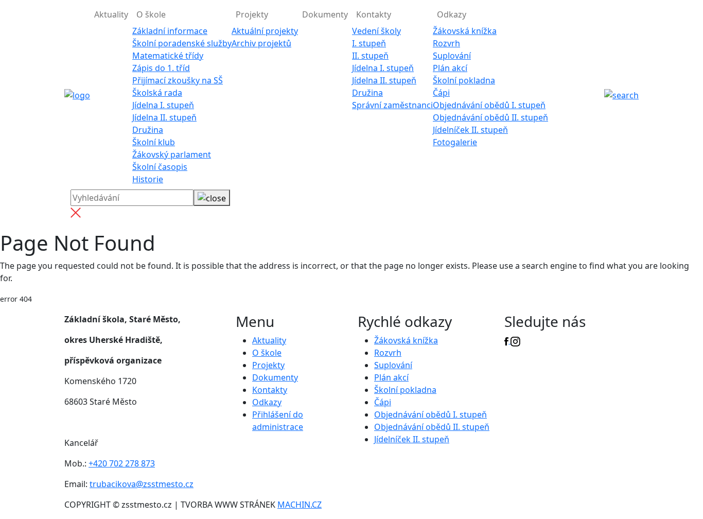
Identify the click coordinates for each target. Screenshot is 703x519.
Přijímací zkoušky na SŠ (177, 80)
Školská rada (157, 92)
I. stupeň (369, 43)
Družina (147, 129)
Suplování (452, 55)
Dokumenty (325, 14)
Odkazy (267, 402)
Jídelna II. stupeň (164, 117)
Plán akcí (450, 68)
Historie (147, 179)
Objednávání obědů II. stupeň (490, 117)
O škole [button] (151, 14)
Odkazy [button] (451, 14)
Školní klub (153, 142)
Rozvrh (446, 43)
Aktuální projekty (265, 31)
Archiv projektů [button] (261, 43)
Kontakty (269, 389)
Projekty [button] (252, 14)
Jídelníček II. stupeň (470, 129)
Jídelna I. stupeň (163, 105)
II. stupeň (370, 55)
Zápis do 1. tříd (161, 68)
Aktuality (111, 14)
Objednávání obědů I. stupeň (489, 105)
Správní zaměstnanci (392, 105)
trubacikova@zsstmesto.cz (142, 484)
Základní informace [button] (169, 31)
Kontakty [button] (373, 14)
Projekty (268, 365)
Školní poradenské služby (182, 43)
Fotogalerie (455, 142)
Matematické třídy (167, 55)
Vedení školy (376, 31)
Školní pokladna (464, 80)
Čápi (441, 92)
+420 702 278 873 (122, 463)
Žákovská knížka (465, 31)
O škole (267, 352)
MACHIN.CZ (299, 504)
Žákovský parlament (171, 154)
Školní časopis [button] (159, 166)
